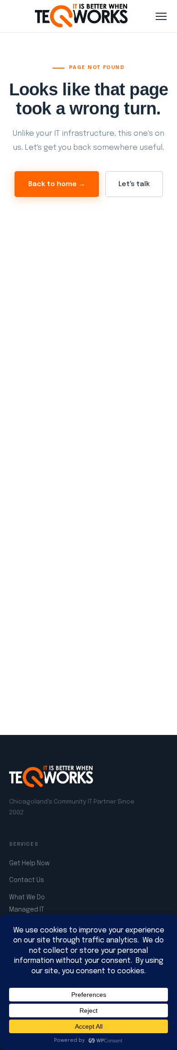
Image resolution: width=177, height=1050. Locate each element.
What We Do (27, 897)
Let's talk (134, 184)
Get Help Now (29, 863)
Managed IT (26, 910)
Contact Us (26, 880)
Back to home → (56, 184)
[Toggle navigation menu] (161, 16)
